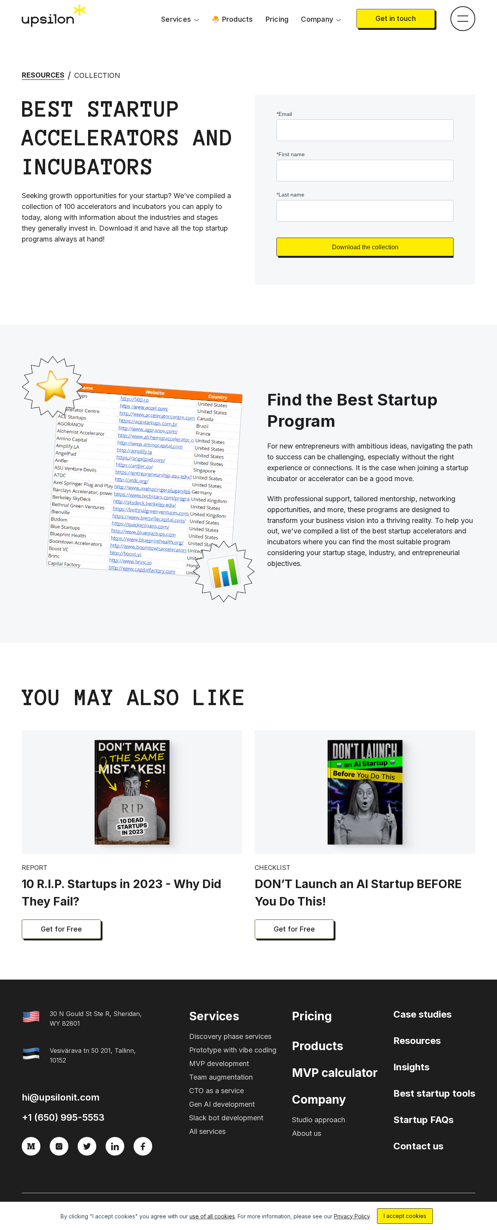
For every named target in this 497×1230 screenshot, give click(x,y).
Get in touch (395, 18)
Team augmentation (221, 1077)
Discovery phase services (230, 1036)
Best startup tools (434, 1093)
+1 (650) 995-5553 (63, 1117)
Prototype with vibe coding (232, 1050)
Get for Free (61, 929)
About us (306, 1133)
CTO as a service (216, 1091)
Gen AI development (222, 1104)
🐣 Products (232, 19)
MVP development (219, 1063)
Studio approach (318, 1120)
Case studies (422, 1014)
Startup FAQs (423, 1119)
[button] (180, 19)
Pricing (277, 19)
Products (317, 1046)
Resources (43, 75)
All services (207, 1131)
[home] (54, 16)
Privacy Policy (352, 1216)
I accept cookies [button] (405, 1216)
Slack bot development (226, 1118)
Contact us (418, 1146)
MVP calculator (335, 1073)
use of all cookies (212, 1216)
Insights (411, 1067)
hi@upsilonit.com (61, 1097)
